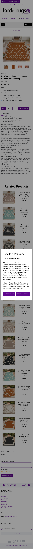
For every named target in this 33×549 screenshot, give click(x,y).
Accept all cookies (22, 294)
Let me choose (9, 294)
